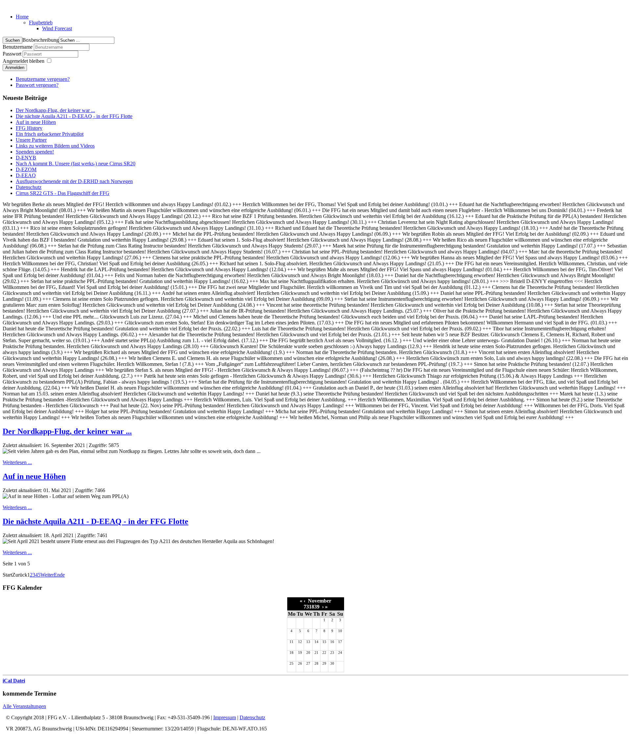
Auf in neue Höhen (34, 476)
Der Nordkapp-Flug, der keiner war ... (67, 431)
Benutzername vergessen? (43, 79)
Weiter (47, 575)
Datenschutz (252, 717)
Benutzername (18, 47)
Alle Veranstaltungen (24, 706)
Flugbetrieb (41, 22)
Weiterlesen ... (17, 462)
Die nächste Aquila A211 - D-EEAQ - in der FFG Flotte (95, 521)
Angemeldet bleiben (23, 61)
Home (22, 16)
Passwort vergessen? (37, 85)
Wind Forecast (57, 28)
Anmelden (14, 67)
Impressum (224, 717)
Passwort (13, 54)
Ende (59, 575)
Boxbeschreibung (40, 40)
